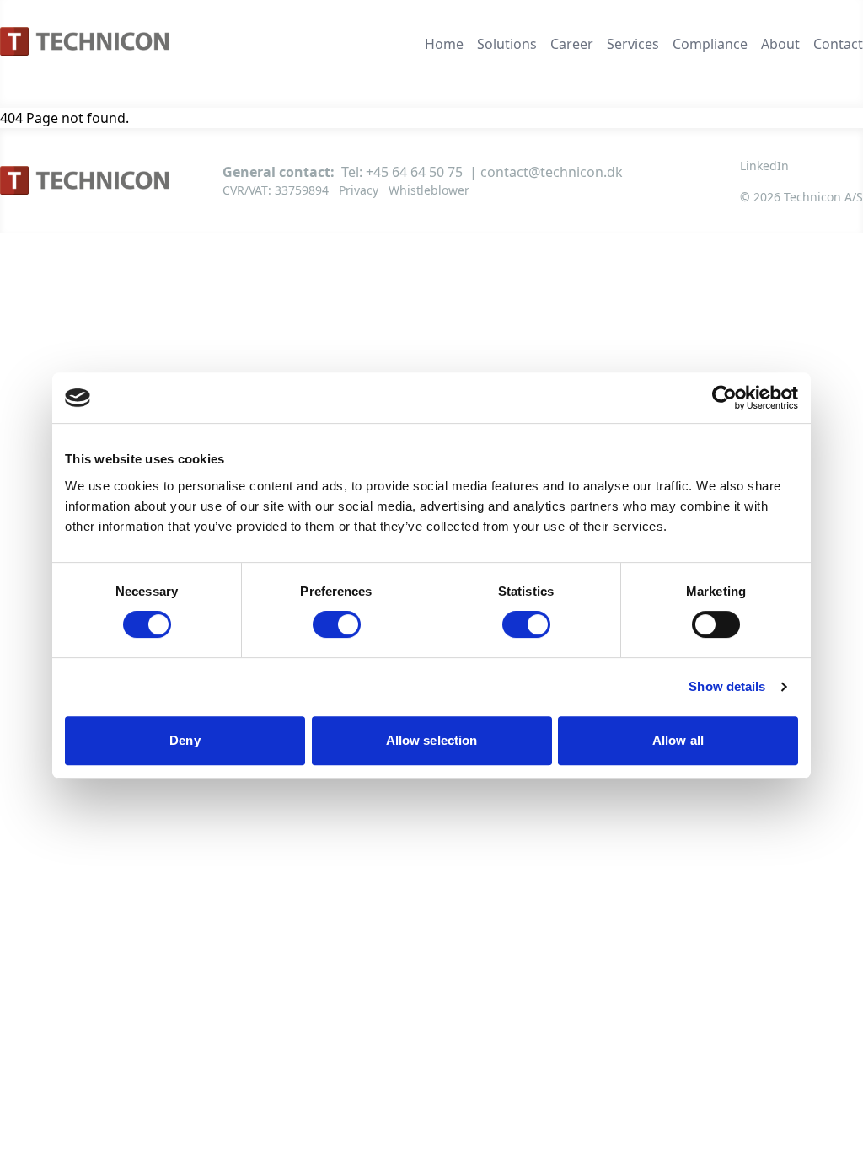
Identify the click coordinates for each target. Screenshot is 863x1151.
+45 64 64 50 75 (414, 172)
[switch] (337, 624)
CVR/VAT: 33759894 (275, 190)
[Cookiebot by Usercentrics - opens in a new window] (724, 397)
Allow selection (432, 740)
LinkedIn (764, 166)
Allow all (678, 740)
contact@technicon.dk (551, 172)
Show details (727, 686)
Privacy (358, 190)
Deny (184, 740)
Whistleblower (429, 190)
